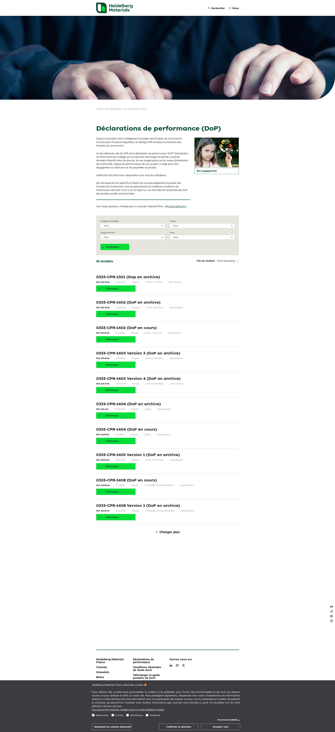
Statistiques (136, 715)
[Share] (331, 611)
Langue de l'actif (107, 233)
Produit (173, 221)
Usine (172, 233)
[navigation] (331, 606)
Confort (119, 715)
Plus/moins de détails (227, 720)
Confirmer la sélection (178, 726)
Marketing (155, 715)
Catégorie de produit (109, 221)
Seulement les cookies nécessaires (112, 726)
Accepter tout (220, 726)
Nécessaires (102, 715)
